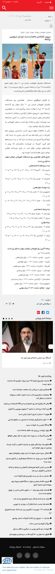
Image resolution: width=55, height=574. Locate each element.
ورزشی (47, 20)
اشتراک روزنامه (15, 547)
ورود (38, 2)
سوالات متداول (39, 547)
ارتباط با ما (27, 547)
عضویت (47, 2)
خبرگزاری (37, 100)
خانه (49, 16)
